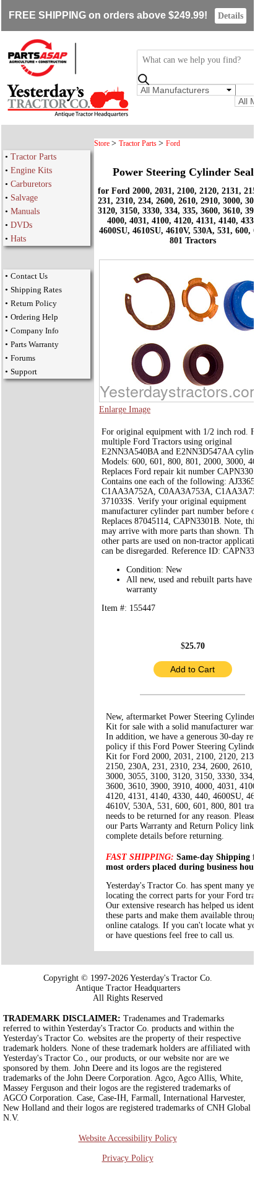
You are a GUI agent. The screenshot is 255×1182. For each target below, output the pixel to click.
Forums (23, 358)
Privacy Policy (127, 1158)
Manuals (25, 211)
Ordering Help (34, 317)
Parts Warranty (35, 344)
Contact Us (29, 276)
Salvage (24, 197)
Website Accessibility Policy (128, 1138)
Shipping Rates (36, 289)
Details (230, 15)
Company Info (35, 330)
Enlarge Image (124, 409)
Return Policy (34, 303)
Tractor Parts (33, 156)
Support (24, 371)
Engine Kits (31, 170)
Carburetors (31, 184)
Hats (18, 238)
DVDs (21, 225)
